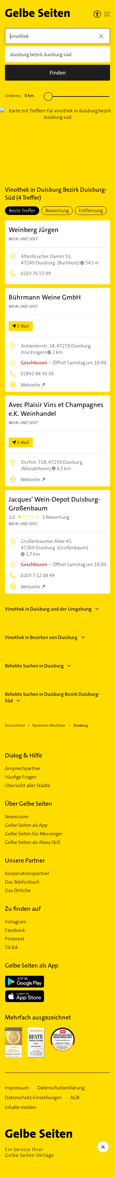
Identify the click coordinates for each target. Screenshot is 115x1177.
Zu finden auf (23, 909)
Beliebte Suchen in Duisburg (34, 666)
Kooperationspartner (27, 873)
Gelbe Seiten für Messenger (34, 834)
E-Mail (23, 326)
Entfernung (91, 210)
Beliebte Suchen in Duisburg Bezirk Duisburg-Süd (52, 697)
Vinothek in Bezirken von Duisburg (41, 637)
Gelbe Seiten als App (26, 825)
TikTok (11, 947)
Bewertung (57, 210)
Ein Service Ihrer (29, 1152)
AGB (74, 1098)
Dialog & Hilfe (23, 755)
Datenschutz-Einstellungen (33, 1098)
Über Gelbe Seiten (28, 804)
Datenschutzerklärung (60, 1088)
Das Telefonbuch (22, 882)
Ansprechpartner (23, 768)
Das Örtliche (18, 891)
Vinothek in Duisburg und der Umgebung (48, 609)
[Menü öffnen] (107, 14)
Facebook (15, 930)
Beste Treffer (22, 210)
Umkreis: (19, 95)
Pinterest (14, 939)
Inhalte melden (20, 1107)
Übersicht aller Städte (27, 786)
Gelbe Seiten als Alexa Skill (32, 842)
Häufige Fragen (20, 777)
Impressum (17, 1088)
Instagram (15, 922)
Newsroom (17, 817)
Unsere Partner (25, 860)
